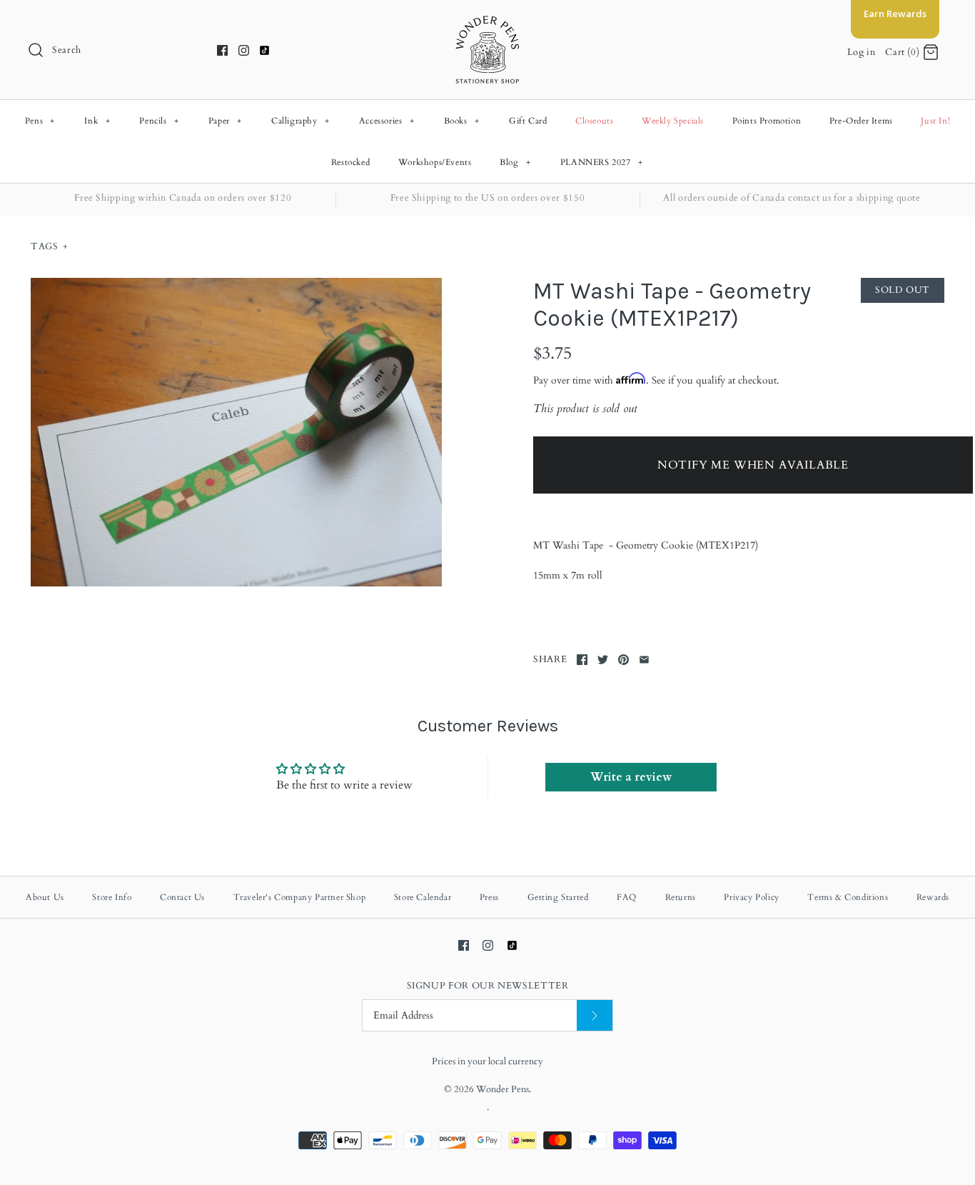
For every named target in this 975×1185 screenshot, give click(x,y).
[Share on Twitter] (602, 659)
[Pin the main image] (623, 659)
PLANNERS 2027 (601, 162)
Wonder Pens (502, 1089)
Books (462, 120)
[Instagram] (243, 50)
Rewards (932, 897)
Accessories (387, 120)
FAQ (627, 897)
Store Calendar (422, 897)
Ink (97, 120)
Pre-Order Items (861, 120)
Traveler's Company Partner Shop (299, 897)
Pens (40, 120)
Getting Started (558, 897)
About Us (45, 897)
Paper (225, 120)
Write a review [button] (631, 777)
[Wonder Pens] (487, 23)
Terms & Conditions (847, 897)
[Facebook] (222, 50)
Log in (861, 52)
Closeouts (594, 120)
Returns (680, 897)
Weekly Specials (673, 120)
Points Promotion (767, 120)
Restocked (350, 162)
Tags (49, 246)
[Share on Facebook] (582, 659)
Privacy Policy (751, 897)
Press (489, 897)
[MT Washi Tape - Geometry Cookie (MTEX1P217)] (236, 432)
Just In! (935, 120)
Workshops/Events (435, 162)
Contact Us (182, 897)
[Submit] (594, 1015)
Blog (515, 162)
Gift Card (528, 120)
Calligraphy (300, 120)
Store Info (111, 897)
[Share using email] (644, 659)
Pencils (158, 120)
